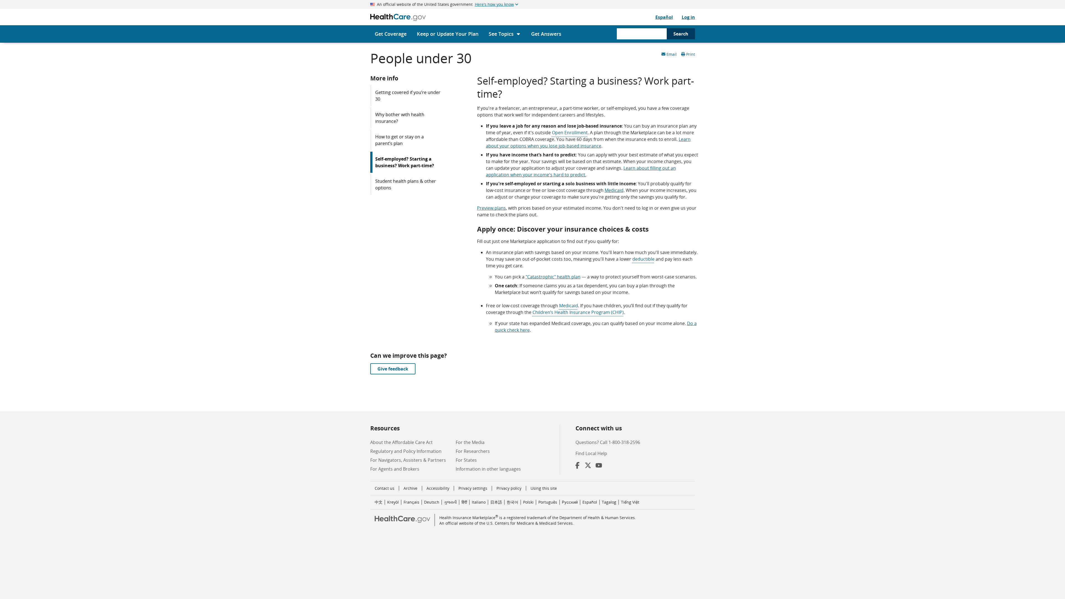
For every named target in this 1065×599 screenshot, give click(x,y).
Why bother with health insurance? (399, 117)
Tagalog (609, 502)
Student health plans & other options (405, 184)
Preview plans (491, 208)
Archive (410, 488)
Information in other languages (488, 469)
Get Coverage (391, 34)
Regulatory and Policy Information (406, 451)
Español (664, 17)
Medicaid (614, 190)
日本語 (496, 502)
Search (680, 34)
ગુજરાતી (450, 502)
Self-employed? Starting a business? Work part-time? (404, 162)
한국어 (512, 502)
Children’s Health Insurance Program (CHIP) (578, 312)
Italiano (479, 502)
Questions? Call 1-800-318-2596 (607, 442)
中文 (378, 502)
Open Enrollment (570, 133)
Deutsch (431, 502)
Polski (528, 502)
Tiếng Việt (630, 502)
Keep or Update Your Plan (447, 34)
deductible (643, 259)
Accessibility (438, 488)
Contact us (384, 488)
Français (411, 502)
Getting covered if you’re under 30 (407, 95)
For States (466, 460)
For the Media (470, 442)
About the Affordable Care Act (401, 442)
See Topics (501, 34)
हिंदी (464, 502)
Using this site (544, 488)
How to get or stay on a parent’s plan (399, 140)
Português (547, 502)
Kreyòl (393, 502)
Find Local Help (591, 453)
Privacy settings (472, 488)
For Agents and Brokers (394, 469)
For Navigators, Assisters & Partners (408, 460)
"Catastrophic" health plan (553, 277)
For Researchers (473, 451)
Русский (570, 502)
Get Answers (546, 34)
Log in (688, 17)
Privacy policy (508, 488)
